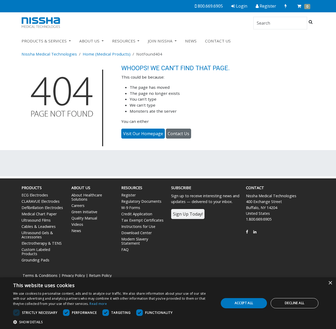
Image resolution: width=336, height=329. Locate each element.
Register (128, 195)
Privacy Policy (73, 275)
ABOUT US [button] (90, 40)
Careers (78, 205)
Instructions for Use (138, 226)
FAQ (125, 249)
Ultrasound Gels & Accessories (37, 234)
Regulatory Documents (141, 201)
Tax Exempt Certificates (142, 220)
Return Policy (100, 275)
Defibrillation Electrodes (42, 207)
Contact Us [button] (178, 133)
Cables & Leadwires (39, 226)
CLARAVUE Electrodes (41, 201)
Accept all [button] (244, 303)
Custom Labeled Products (36, 251)
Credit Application (136, 213)
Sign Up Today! (188, 214)
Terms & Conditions (40, 275)
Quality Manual (84, 218)
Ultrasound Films (36, 220)
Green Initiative (84, 211)
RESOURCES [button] (124, 40)
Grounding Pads (35, 259)
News (76, 230)
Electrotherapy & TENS (42, 243)
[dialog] (168, 303)
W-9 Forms (130, 207)
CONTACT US (218, 40)
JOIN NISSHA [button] (161, 40)
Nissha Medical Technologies (49, 54)
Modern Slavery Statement (134, 241)
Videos (77, 224)
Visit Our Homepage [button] (143, 133)
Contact (255, 187)
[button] (113, 322)
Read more (98, 303)
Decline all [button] (294, 303)
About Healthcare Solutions (86, 197)
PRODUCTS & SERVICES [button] (45, 40)
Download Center (136, 232)
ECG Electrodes (35, 195)
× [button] (330, 283)
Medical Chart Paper (39, 213)
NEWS (191, 40)
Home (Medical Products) (106, 54)
